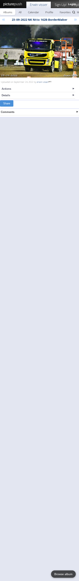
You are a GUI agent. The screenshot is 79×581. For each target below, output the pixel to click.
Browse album (63, 574)
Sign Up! (60, 4)
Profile (49, 12)
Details (6, 95)
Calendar (33, 12)
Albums (7, 12)
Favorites (65, 12)
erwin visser (42, 81)
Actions (6, 88)
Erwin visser (38, 4)
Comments (7, 112)
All (20, 12)
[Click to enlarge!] (39, 51)
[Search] (73, 12)
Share (6, 103)
